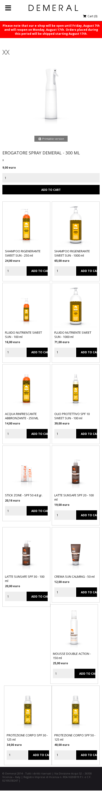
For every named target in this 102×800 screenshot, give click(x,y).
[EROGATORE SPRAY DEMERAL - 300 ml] (51, 126)
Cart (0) (92, 16)
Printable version (53, 138)
